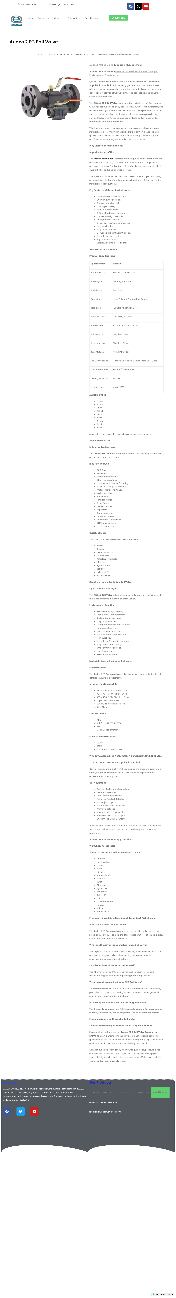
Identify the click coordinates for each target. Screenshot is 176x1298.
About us (58, 18)
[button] (43, 18)
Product (42, 18)
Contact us (74, 18)
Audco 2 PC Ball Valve (101, 65)
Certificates (91, 18)
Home (30, 18)
